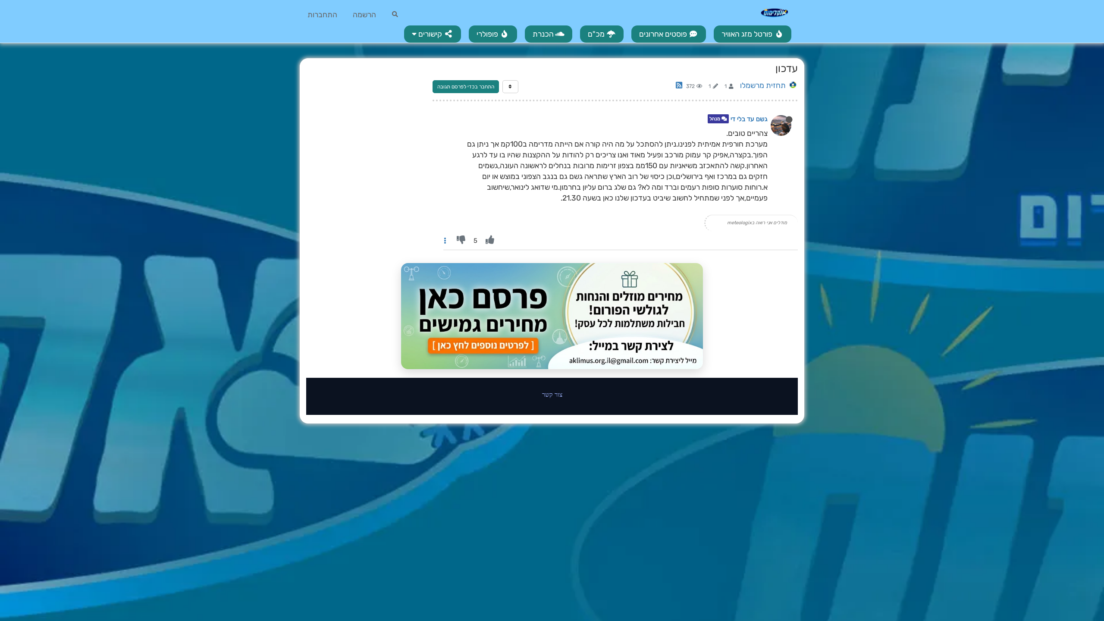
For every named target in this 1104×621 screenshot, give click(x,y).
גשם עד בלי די (749, 119)
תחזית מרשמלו (763, 85)
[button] (432, 34)
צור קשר (552, 394)
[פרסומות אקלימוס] (552, 316)
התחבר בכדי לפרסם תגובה (465, 87)
